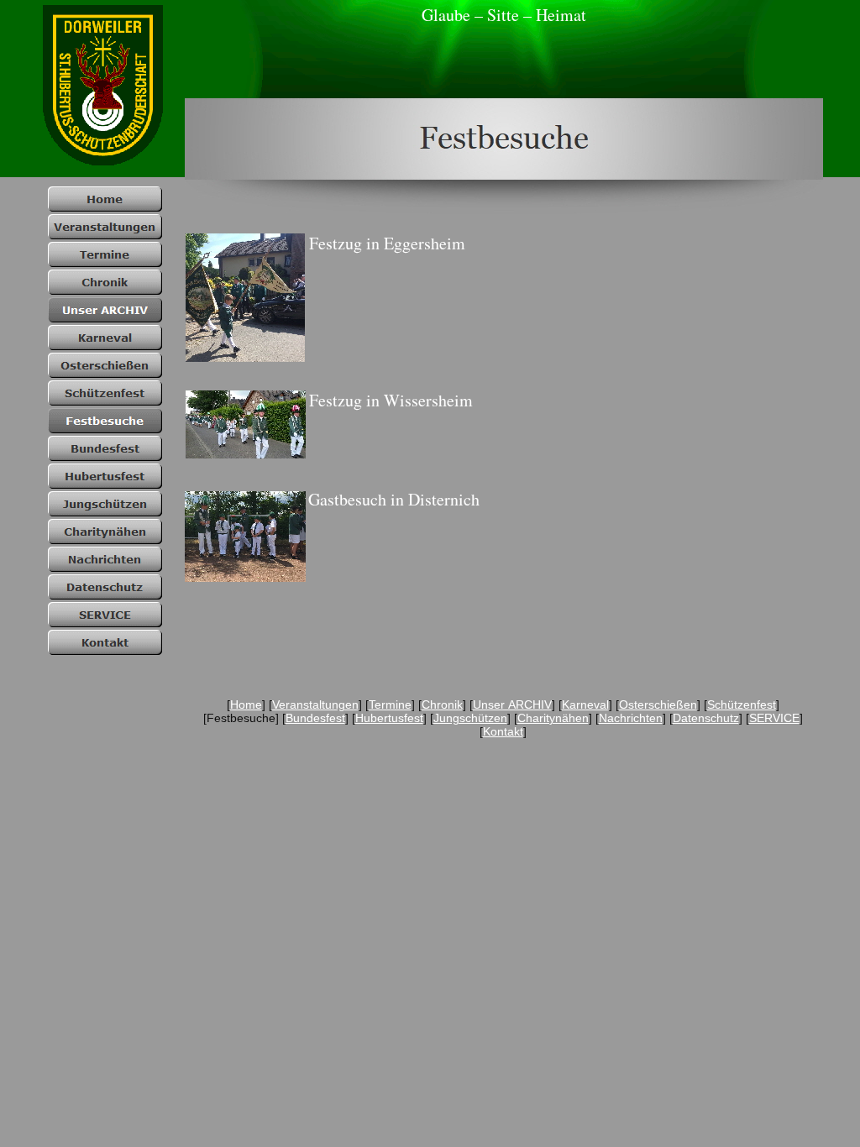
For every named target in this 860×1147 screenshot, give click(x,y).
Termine (390, 704)
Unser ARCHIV (512, 704)
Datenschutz (706, 718)
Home (246, 704)
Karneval (585, 704)
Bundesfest (315, 718)
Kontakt (503, 731)
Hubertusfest (389, 718)
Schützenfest (741, 704)
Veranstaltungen (315, 704)
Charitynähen (553, 718)
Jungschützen (470, 718)
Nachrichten (631, 718)
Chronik (442, 704)
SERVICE (774, 718)
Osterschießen (658, 704)
